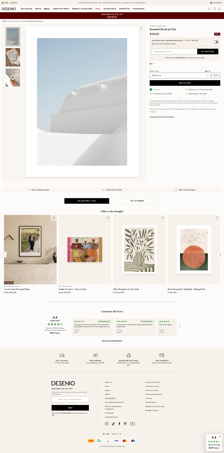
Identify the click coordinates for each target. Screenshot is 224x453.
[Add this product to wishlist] (141, 28)
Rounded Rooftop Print (34, 21)
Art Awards (109, 413)
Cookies (148, 398)
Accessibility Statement (114, 402)
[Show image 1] (13, 36)
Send (70, 408)
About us (108, 382)
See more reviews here (112, 341)
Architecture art (16, 21)
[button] (216, 75)
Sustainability (110, 398)
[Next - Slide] (220, 254)
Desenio (118, 446)
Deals (98, 9)
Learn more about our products (162, 117)
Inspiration (124, 9)
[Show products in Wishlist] (214, 9)
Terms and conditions (153, 394)
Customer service (152, 386)
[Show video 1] (13, 77)
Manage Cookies (152, 410)
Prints (47, 9)
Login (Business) (111, 417)
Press (107, 386)
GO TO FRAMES (137, 201)
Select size (154, 71)
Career (107, 394)
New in (38, 9)
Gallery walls (109, 9)
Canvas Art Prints (61, 9)
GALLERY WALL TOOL (87, 201)
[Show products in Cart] (219, 9)
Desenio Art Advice (152, 382)
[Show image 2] (13, 57)
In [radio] (210, 71)
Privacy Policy (180, 58)
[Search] (209, 9)
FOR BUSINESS (138, 9)
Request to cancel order (154, 406)
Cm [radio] (206, 71)
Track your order (151, 390)
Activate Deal (208, 51)
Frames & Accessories (82, 9)
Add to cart (185, 83)
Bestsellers (26, 9)
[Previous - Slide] (4, 254)
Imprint (107, 390)
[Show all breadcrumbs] (4, 21)
